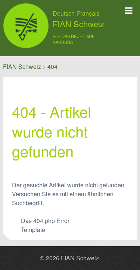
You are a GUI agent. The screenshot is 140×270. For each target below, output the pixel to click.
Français (88, 13)
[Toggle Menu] (128, 10)
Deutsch (64, 13)
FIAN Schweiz (78, 24)
